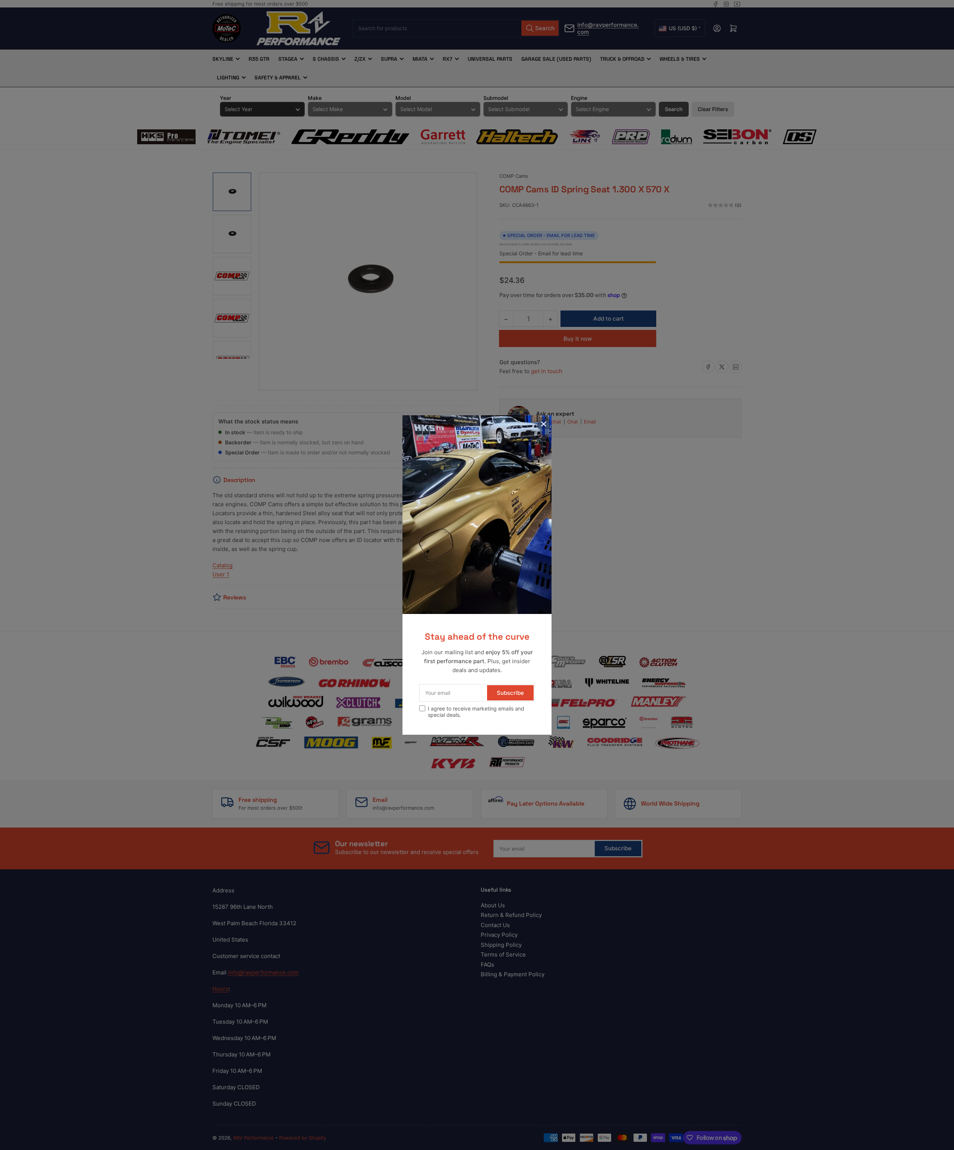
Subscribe (510, 692)
